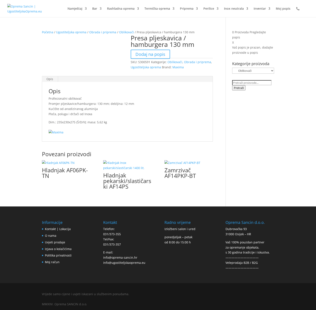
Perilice (208, 9)
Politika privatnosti (58, 255)
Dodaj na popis (150, 54)
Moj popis (283, 9)
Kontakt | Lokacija (58, 229)
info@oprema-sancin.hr (120, 257)
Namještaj (74, 9)
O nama (50, 236)
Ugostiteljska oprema (71, 32)
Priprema (186, 9)
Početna (47, 32)
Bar (94, 9)
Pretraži (239, 88)
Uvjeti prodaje (55, 242)
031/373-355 (112, 234)
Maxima (178, 67)
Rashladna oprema (121, 9)
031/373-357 (112, 244)
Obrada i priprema (102, 32)
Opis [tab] (49, 79)
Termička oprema (157, 9)
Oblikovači (126, 32)
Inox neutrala (234, 9)
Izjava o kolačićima (58, 249)
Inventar (260, 9)
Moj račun (52, 262)
